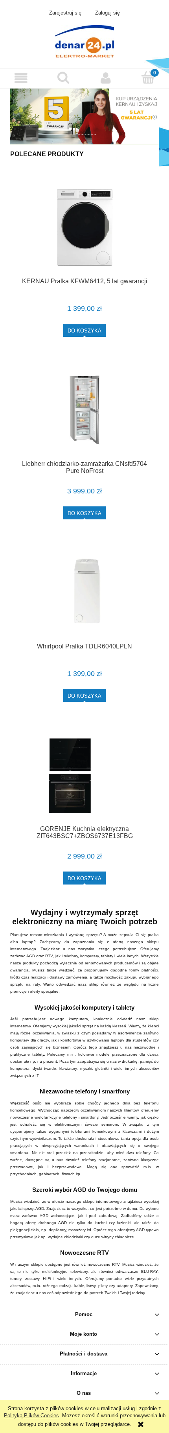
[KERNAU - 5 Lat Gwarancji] (84, 116)
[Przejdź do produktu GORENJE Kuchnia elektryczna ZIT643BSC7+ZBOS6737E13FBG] (84, 775)
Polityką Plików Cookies (31, 1415)
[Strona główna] (84, 40)
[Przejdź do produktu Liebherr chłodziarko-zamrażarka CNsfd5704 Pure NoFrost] (84, 409)
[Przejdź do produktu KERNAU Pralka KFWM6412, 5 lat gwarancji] (84, 227)
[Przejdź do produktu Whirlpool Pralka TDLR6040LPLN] (84, 592)
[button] (21, 78)
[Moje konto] (105, 78)
